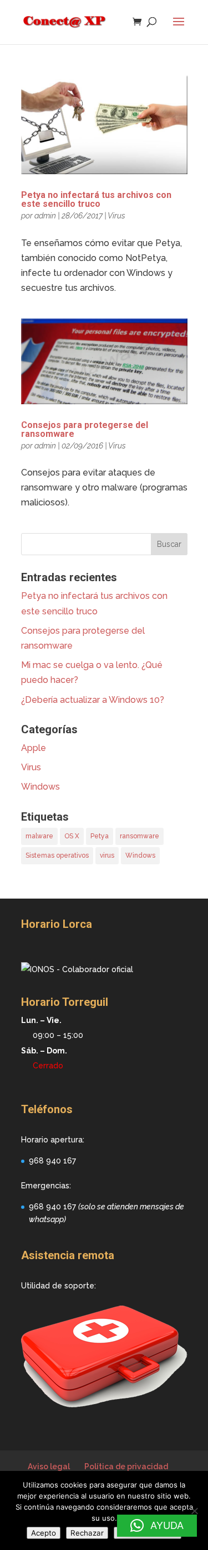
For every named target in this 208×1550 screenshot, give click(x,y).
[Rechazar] (194, 1510)
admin (45, 215)
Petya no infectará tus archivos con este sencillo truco (96, 199)
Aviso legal (49, 1466)
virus (107, 855)
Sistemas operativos (57, 855)
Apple (33, 748)
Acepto (43, 1532)
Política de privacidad (126, 1466)
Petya (99, 836)
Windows (40, 786)
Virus (116, 215)
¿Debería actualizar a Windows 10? (92, 700)
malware (39, 836)
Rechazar (87, 1532)
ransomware (139, 836)
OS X (71, 836)
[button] (157, 1526)
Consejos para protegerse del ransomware (84, 429)
